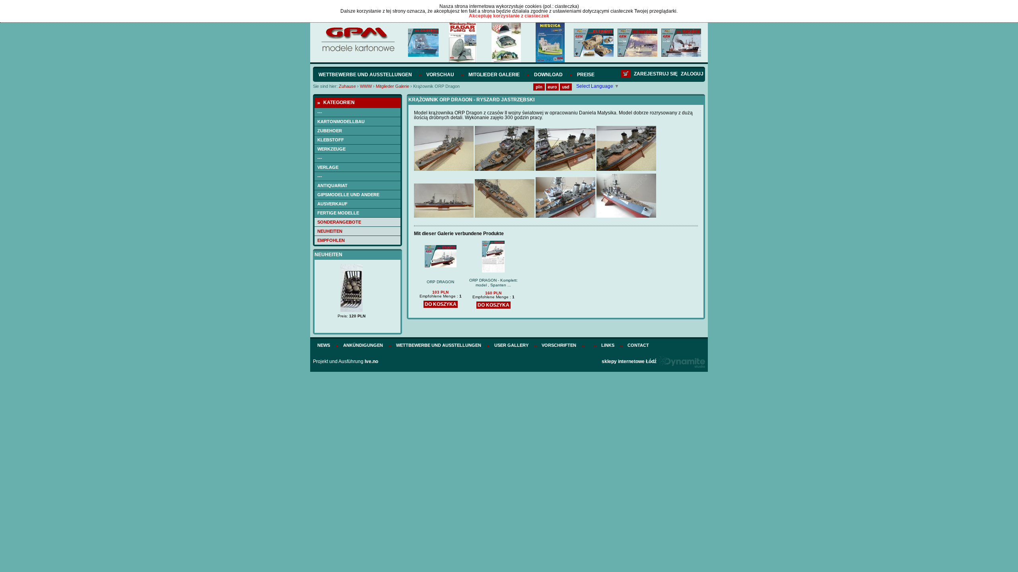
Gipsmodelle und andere (348, 194)
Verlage (327, 167)
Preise (585, 74)
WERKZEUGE (331, 149)
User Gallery (511, 345)
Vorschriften (559, 345)
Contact (638, 345)
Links (607, 345)
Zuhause (347, 86)
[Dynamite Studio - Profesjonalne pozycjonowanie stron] (681, 361)
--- (319, 112)
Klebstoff (330, 139)
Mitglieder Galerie (494, 74)
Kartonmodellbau (341, 121)
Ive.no (371, 361)
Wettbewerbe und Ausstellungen (365, 74)
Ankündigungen (363, 345)
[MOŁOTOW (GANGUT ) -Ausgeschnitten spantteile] (357, 304)
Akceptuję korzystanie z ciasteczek (509, 16)
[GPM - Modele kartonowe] (357, 51)
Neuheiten (329, 231)
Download (548, 74)
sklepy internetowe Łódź (629, 361)
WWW (366, 86)
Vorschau (440, 74)
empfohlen (331, 240)
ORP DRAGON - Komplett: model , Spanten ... (493, 282)
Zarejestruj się (656, 74)
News (323, 345)
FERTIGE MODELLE (338, 213)
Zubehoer (329, 130)
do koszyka (441, 304)
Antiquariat (332, 185)
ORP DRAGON (440, 282)
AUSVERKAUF (332, 203)
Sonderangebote (339, 222)
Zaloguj (692, 74)
